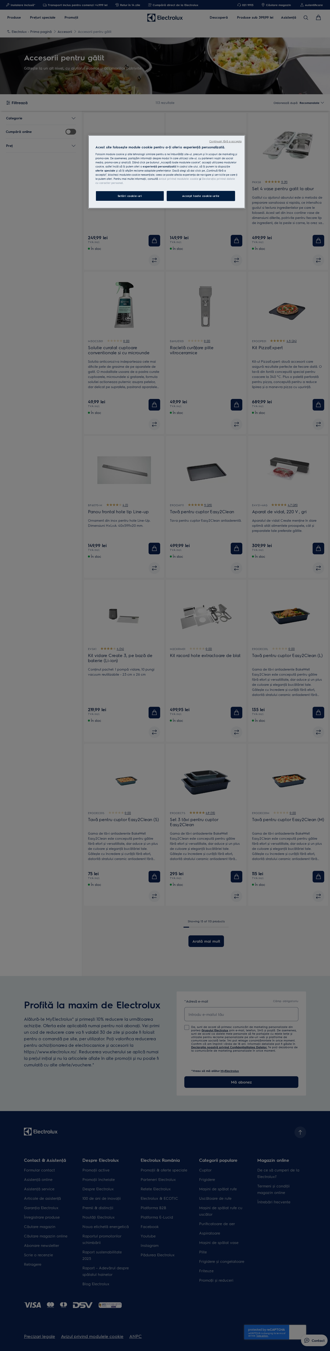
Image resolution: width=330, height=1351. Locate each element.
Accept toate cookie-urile (200, 196)
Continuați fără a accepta (225, 141)
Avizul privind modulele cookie (179, 179)
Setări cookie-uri (130, 196)
